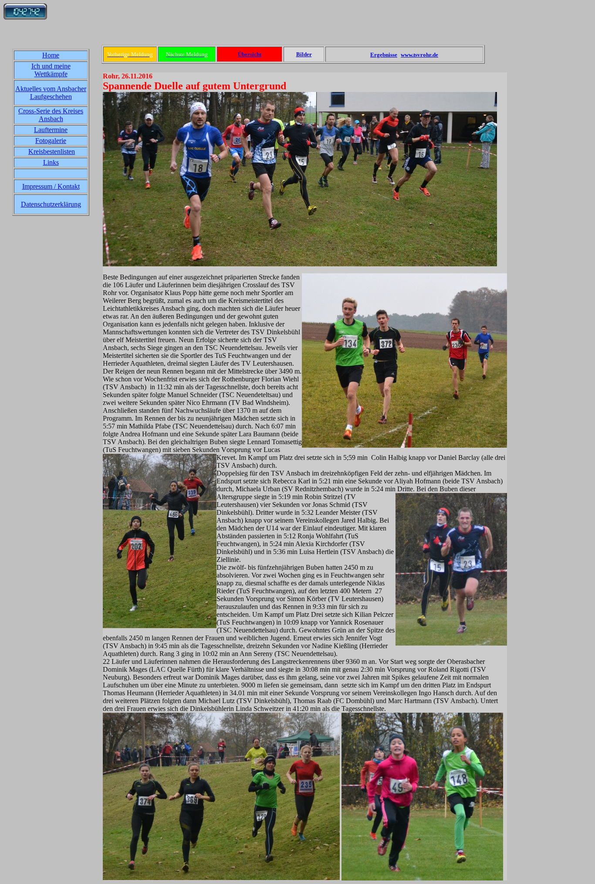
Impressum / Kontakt (51, 186)
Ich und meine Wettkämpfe (51, 70)
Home (50, 55)
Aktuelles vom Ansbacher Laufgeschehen (50, 92)
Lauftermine (51, 129)
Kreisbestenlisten (51, 151)
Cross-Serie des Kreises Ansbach (50, 114)
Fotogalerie (50, 140)
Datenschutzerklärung (51, 204)
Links (51, 162)
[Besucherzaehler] (25, 17)
